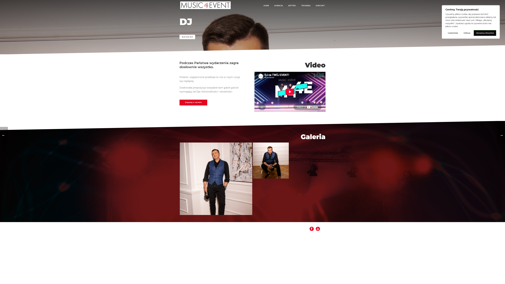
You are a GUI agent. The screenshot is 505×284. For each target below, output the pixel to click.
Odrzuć (467, 33)
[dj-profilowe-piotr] (271, 161)
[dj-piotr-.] (216, 179)
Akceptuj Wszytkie (485, 33)
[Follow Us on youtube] (318, 229)
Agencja (278, 5)
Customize (453, 33)
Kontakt (320, 5)
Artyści (292, 5)
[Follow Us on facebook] (312, 229)
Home (266, 5)
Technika (305, 5)
